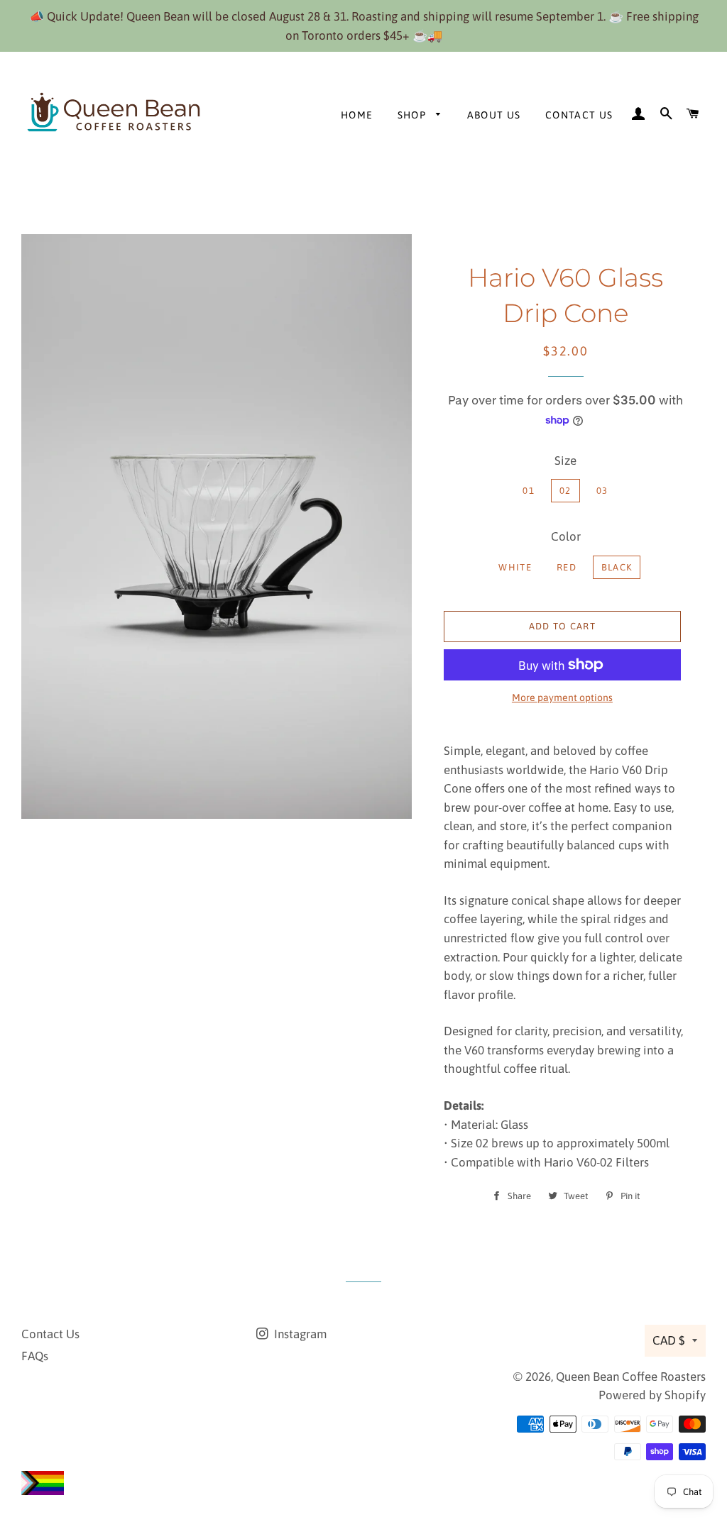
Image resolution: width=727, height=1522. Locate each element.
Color (566, 536)
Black (617, 567)
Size (565, 460)
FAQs (34, 1356)
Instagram (299, 1334)
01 (529, 490)
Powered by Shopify (652, 1395)
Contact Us (579, 115)
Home (357, 115)
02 (565, 490)
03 (602, 490)
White (515, 567)
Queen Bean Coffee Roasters (631, 1376)
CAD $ (668, 1340)
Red (566, 567)
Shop (414, 115)
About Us (494, 115)
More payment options (562, 697)
